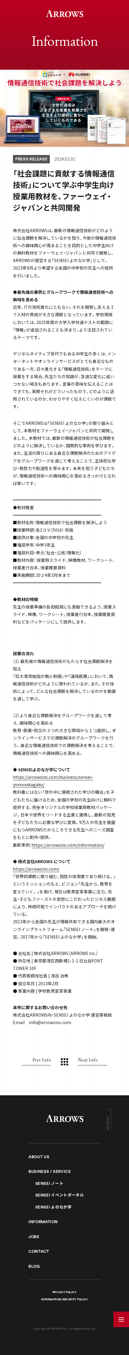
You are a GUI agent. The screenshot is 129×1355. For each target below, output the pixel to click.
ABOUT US (38, 1156)
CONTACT (38, 1251)
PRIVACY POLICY (64, 1292)
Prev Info (41, 1060)
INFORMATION (43, 1221)
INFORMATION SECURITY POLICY (64, 1299)
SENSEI (49, 1183)
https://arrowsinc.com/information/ (68, 845)
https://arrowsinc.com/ (36, 869)
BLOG (34, 1266)
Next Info (88, 1060)
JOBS (33, 1236)
